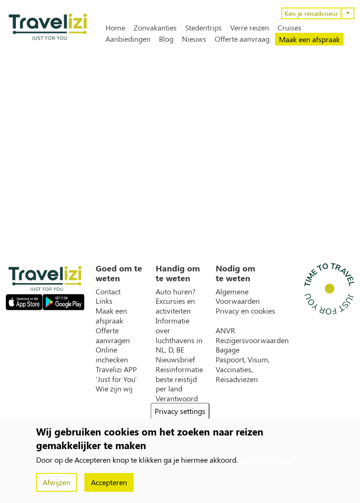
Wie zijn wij (114, 388)
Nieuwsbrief (175, 359)
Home (115, 27)
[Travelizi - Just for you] (48, 26)
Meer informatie (266, 460)
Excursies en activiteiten (175, 305)
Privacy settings (180, 411)
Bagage (228, 349)
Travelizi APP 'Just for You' (116, 374)
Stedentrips (203, 27)
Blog (166, 39)
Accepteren (109, 482)
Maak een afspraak (309, 39)
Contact (108, 291)
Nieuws (194, 39)
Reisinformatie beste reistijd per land (179, 379)
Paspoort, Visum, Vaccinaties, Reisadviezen (243, 369)
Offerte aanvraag (242, 39)
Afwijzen (56, 482)
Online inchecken (112, 354)
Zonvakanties (155, 27)
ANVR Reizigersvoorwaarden (252, 335)
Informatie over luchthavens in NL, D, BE (179, 335)
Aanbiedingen (127, 39)
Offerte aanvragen (113, 335)
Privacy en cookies (245, 310)
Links (104, 301)
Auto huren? (175, 291)
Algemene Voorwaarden (238, 296)
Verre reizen (249, 27)
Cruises (289, 27)
